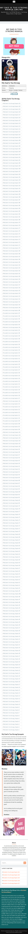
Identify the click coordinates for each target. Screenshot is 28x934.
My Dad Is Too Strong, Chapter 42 (12, 613)
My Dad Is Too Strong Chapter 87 (12, 483)
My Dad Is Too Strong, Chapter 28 (12, 653)
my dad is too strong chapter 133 (12, 353)
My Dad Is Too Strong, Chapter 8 (12, 710)
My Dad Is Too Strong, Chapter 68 (12, 537)
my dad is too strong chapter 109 (12, 421)
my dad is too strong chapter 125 (12, 375)
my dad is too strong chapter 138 (12, 338)
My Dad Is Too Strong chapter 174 (12, 236)
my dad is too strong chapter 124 (12, 378)
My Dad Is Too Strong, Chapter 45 (12, 605)
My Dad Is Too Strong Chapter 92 (12, 469)
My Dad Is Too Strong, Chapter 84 (12, 491)
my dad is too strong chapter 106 (12, 429)
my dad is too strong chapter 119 (12, 392)
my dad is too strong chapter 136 (12, 344)
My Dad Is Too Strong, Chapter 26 (12, 659)
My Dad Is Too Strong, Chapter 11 (12, 701)
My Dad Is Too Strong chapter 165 (12, 262)
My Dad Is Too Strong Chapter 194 (12, 180)
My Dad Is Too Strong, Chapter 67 (12, 540)
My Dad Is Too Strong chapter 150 (12, 304)
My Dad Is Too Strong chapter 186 (12, 202)
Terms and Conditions (14, 932)
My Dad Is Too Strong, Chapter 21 (12, 673)
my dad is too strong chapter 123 (12, 381)
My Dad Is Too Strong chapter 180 (12, 219)
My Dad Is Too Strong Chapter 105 (12, 432)
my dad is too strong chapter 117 (12, 398)
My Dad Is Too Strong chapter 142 (12, 327)
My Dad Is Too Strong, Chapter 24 (12, 664)
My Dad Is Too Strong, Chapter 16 (12, 687)
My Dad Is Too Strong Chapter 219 (12, 109)
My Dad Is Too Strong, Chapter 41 (12, 616)
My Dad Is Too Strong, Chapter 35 (12, 633)
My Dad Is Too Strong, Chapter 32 (12, 642)
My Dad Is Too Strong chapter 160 (12, 276)
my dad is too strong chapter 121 (12, 387)
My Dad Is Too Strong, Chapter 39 (12, 622)
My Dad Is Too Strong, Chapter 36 (12, 630)
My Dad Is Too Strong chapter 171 (12, 245)
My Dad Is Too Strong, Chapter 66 (12, 542)
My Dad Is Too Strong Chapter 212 (12, 129)
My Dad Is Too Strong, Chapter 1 (12, 729)
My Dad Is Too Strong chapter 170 (12, 248)
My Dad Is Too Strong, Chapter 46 (12, 602)
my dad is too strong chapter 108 (12, 423)
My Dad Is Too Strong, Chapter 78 (12, 508)
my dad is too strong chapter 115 (12, 404)
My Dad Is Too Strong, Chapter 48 (12, 596)
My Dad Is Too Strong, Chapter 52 (12, 582)
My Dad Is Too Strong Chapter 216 (12, 117)
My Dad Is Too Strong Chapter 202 (12, 157)
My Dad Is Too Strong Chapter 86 (12, 486)
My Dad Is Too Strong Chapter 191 (12, 188)
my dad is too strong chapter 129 (12, 364)
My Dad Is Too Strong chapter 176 (12, 231)
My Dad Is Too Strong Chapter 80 (12, 503)
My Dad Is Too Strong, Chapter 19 (12, 678)
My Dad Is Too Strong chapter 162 (12, 270)
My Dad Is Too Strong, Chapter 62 (12, 554)
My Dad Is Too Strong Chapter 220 (12, 106)
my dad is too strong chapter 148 (12, 310)
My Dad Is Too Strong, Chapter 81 (12, 500)
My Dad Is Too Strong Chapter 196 (12, 174)
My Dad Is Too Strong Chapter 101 (12, 443)
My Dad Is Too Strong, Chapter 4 (12, 721)
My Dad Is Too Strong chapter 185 (12, 205)
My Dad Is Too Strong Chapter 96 (12, 457)
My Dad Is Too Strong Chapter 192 (12, 185)
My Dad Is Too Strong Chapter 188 (12, 197)
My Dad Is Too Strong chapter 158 (12, 282)
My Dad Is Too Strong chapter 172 (12, 242)
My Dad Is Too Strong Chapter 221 (12, 103)
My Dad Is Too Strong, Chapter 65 (12, 545)
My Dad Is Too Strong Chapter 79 (12, 506)
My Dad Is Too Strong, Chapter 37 (12, 627)
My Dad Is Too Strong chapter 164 (12, 265)
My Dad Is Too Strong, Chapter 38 (12, 625)
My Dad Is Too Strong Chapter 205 (12, 148)
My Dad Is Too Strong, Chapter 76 (12, 514)
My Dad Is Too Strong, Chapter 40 (12, 619)
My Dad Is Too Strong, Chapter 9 (12, 707)
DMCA (21, 932)
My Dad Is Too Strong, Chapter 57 (12, 568)
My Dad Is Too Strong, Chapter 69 (12, 534)
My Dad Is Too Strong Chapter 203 (12, 154)
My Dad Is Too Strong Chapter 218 (12, 112)
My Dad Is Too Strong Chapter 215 (12, 120)
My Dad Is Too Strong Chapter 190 (12, 191)
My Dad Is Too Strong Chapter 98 (12, 452)
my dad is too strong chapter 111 (12, 415)
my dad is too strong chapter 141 (12, 330)
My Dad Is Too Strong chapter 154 (12, 293)
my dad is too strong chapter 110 (12, 418)
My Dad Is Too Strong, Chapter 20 (12, 676)
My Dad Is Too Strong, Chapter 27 (12, 656)
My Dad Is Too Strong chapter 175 (12, 234)
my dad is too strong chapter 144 (12, 321)
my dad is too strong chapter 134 (12, 350)
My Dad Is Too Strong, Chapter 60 (12, 559)
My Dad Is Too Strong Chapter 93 (12, 466)
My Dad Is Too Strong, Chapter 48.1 (12, 593)
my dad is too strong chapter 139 (12, 336)
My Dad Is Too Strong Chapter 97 (12, 455)
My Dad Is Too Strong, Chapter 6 (12, 715)
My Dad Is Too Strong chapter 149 (12, 307)
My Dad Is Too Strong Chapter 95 (12, 460)
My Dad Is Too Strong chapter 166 (12, 259)
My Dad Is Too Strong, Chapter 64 (12, 548)
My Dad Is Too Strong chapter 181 (12, 217)
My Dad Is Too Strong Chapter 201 (12, 160)
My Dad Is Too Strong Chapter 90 (12, 474)
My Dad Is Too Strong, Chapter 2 (12, 727)
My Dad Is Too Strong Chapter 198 (12, 168)
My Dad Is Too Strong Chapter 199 (12, 166)
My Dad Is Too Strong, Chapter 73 (12, 523)
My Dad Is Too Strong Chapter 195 (12, 177)
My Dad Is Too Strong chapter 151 (12, 302)
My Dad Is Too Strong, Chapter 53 (12, 579)
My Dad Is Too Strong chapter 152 (12, 299)
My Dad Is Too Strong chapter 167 (12, 256)
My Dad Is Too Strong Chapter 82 (12, 497)
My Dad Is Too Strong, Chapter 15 (12, 690)
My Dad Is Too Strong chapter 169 (12, 251)
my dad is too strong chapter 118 (12, 395)
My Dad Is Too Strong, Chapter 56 (12, 571)
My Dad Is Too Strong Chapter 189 (12, 194)
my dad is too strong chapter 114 (12, 406)
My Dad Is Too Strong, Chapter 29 (12, 650)
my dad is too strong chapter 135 (12, 347)
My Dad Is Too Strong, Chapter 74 (12, 520)
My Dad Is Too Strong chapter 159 (12, 279)
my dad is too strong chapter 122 (12, 384)
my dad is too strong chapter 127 (12, 370)
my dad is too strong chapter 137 (12, 341)
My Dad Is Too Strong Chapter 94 (12, 463)
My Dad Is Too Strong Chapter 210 (12, 134)
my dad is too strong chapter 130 (12, 361)
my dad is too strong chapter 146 (12, 316)
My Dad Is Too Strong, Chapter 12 (12, 698)
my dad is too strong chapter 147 (12, 313)
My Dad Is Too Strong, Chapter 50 (12, 588)
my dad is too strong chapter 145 (12, 319)
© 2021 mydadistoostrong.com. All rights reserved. (12, 931)
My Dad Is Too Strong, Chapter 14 (12, 693)
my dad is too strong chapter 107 (12, 426)
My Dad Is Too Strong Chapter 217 (12, 114)
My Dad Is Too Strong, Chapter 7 (12, 712)
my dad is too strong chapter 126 (12, 372)
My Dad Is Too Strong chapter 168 (12, 253)
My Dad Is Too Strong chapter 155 (12, 290)
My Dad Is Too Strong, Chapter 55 (12, 574)
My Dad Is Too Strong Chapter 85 (12, 489)
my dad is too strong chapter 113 (12, 409)
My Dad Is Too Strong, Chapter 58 (12, 565)
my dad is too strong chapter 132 (12, 355)
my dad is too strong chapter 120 (12, 389)
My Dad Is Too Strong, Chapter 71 (12, 528)
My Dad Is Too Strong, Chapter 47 (12, 599)
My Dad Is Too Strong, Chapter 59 (12, 562)
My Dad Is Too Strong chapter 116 (12, 401)
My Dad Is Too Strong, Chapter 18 (12, 681)
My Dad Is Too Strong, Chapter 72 (12, 525)
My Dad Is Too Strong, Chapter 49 (12, 591)
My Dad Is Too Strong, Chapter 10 (12, 704)
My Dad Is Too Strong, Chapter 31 (12, 644)
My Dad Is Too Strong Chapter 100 (12, 446)
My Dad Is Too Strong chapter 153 (12, 296)
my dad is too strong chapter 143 (12, 324)
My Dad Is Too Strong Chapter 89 (12, 477)
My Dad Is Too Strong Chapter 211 (12, 131)
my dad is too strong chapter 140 (12, 333)
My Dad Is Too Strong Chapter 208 (12, 140)
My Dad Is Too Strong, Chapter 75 (12, 517)
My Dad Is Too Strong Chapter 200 (12, 163)
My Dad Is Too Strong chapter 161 (12, 273)
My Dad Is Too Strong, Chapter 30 (12, 647)
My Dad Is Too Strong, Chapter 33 (12, 639)
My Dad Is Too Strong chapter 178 (12, 225)
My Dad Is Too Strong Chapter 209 (12, 137)
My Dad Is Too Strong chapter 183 (12, 211)
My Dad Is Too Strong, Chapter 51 (12, 585)
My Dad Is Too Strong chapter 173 (12, 239)
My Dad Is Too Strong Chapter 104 (12, 435)
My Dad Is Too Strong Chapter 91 (12, 472)
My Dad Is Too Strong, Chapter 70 (12, 531)
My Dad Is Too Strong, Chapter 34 (12, 636)
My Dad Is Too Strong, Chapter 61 (12, 557)
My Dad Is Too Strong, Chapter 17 (12, 684)
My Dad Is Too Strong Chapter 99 (12, 449)
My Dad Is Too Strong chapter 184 (12, 208)
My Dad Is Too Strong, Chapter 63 (12, 551)
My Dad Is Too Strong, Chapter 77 (12, 511)
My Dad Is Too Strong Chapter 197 (12, 171)
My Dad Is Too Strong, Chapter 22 (12, 670)
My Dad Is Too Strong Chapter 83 (12, 494)
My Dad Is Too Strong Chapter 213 (12, 126)
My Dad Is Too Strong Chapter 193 (12, 183)
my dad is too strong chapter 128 (12, 367)
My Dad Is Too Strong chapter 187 (12, 200)
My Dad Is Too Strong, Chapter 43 (12, 610)
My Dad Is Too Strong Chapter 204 (12, 151)
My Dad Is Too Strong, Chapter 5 (12, 718)
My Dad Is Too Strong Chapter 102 (12, 440)
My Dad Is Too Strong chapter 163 (12, 268)
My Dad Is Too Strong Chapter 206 (12, 146)
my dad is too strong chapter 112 (12, 412)
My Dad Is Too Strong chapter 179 (12, 222)
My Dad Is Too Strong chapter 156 (12, 287)
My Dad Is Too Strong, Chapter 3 (12, 724)
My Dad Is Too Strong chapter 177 (12, 228)
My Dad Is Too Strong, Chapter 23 (12, 667)
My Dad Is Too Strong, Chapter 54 (12, 576)
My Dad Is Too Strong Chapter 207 (12, 143)
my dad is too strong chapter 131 (12, 358)
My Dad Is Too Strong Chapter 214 (12, 123)
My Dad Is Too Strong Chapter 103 (12, 438)
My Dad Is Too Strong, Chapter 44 (12, 608)
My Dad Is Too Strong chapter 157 (12, 285)
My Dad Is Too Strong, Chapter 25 (12, 661)
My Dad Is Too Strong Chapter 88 (12, 480)
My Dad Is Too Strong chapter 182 (12, 214)
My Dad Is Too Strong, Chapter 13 (12, 695)
